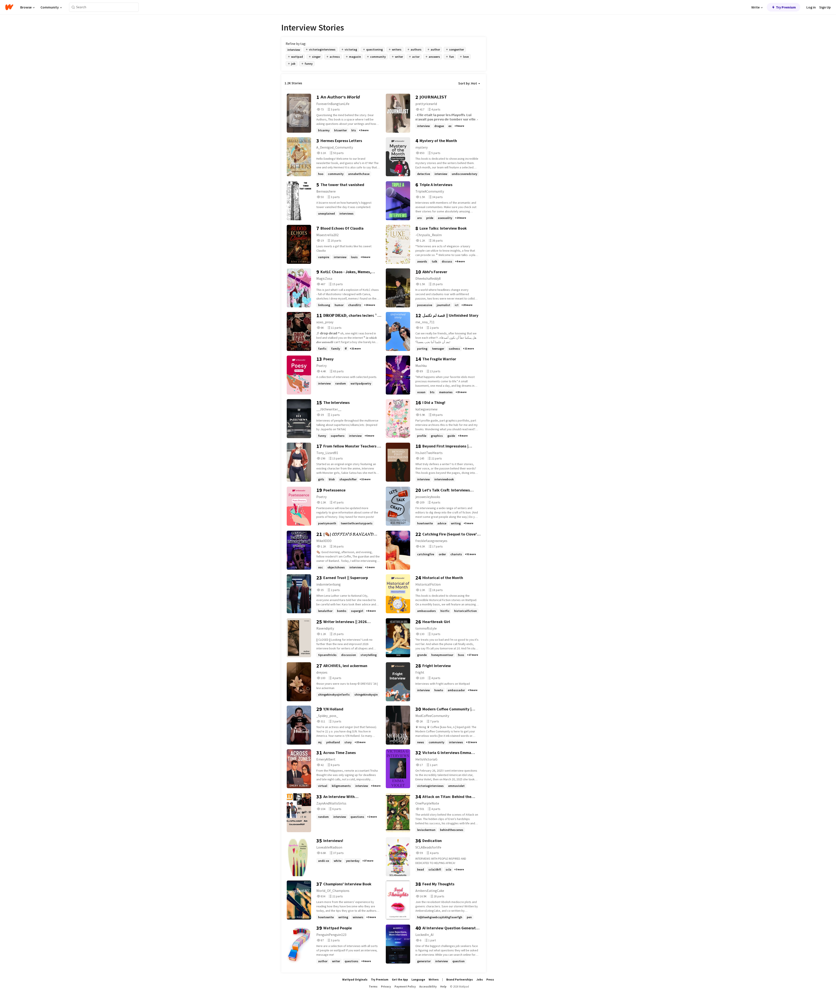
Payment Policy (405, 986)
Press (490, 979)
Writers (434, 979)
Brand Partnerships (459, 979)
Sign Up (825, 7)
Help (443, 986)
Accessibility (428, 986)
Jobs (479, 979)
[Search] (73, 7)
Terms (373, 986)
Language (418, 979)
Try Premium (786, 7)
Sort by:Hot (467, 83)
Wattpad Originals (354, 979)
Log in (811, 7)
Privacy (386, 986)
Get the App (400, 979)
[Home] (9, 7)
